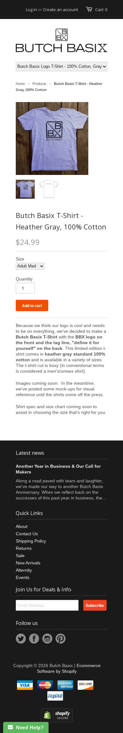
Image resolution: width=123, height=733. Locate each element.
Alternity (24, 570)
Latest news (30, 452)
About (21, 526)
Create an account (60, 9)
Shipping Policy (31, 540)
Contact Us (27, 533)
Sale (20, 555)
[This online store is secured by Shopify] (57, 720)
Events (22, 577)
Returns (24, 548)
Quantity (24, 278)
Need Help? (28, 727)
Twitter (21, 638)
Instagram (47, 638)
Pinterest (61, 638)
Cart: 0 (101, 9)
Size (20, 258)
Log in (31, 9)
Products (39, 84)
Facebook (34, 638)
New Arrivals (28, 562)
